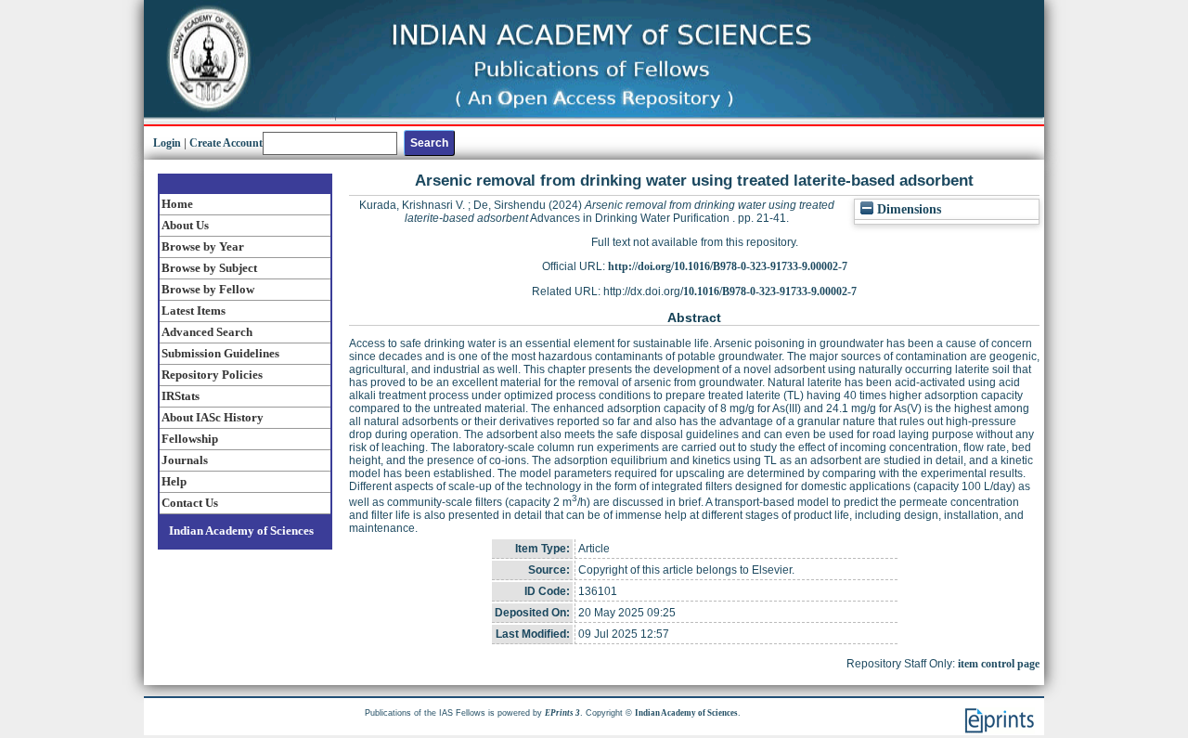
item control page (999, 663)
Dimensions (907, 209)
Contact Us (189, 503)
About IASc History (212, 417)
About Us (185, 225)
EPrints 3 (562, 713)
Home (177, 204)
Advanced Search (206, 332)
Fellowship (189, 439)
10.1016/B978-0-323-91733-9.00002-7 (770, 291)
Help (174, 481)
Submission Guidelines (220, 353)
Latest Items (193, 310)
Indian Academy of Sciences (241, 530)
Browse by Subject (209, 268)
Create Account (226, 142)
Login (167, 142)
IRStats (180, 396)
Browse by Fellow (207, 289)
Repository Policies (212, 375)
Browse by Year (202, 246)
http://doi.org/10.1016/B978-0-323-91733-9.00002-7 (727, 266)
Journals (184, 460)
